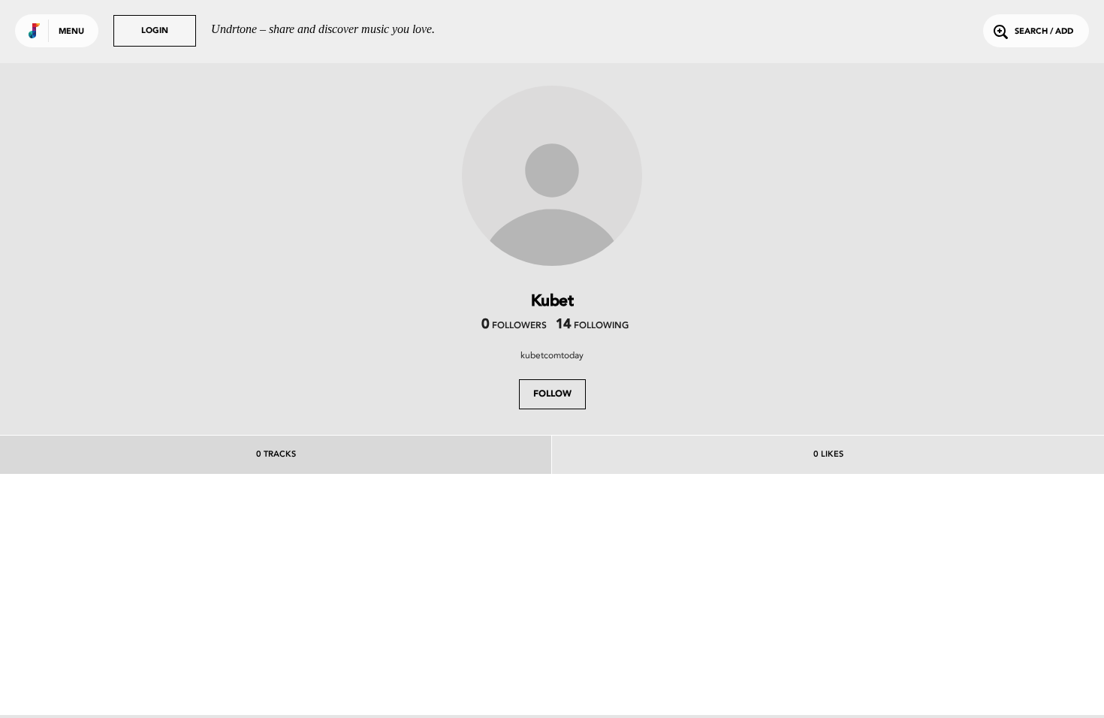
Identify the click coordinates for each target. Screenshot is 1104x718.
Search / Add (1044, 32)
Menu (71, 32)
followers (514, 325)
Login (154, 31)
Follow (552, 394)
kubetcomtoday (552, 355)
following (592, 325)
